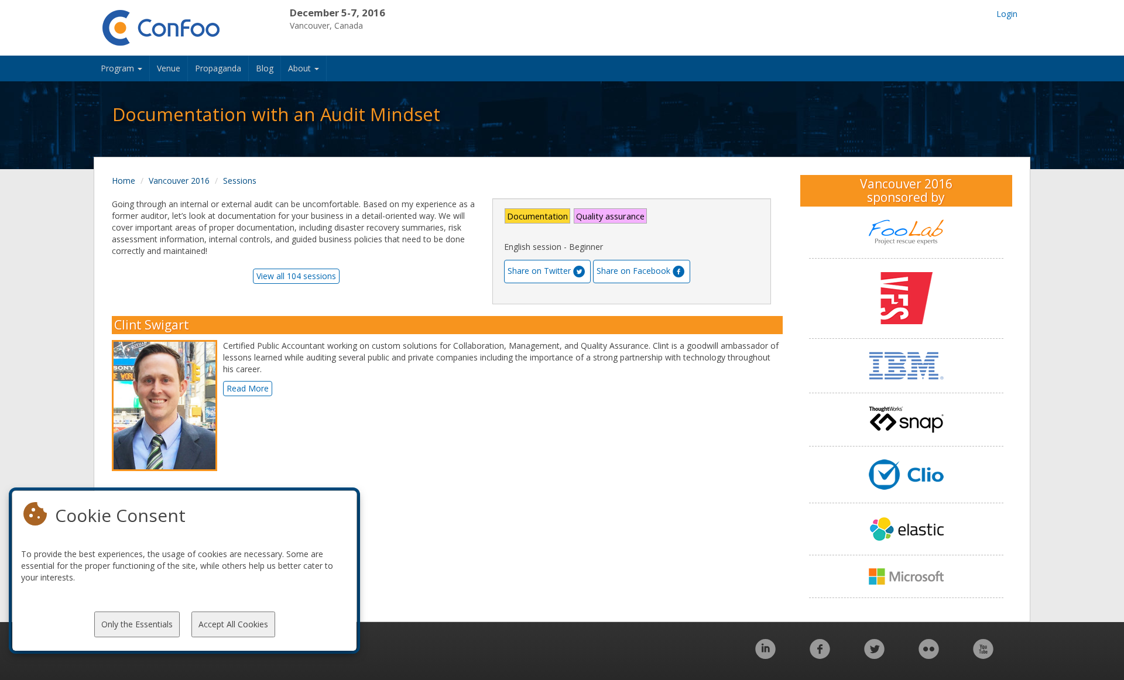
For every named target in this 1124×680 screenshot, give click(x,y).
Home (123, 180)
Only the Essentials (137, 624)
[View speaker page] (167, 405)
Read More (248, 388)
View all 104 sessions (296, 275)
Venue (168, 68)
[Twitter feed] (874, 655)
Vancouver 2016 (179, 180)
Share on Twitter (539, 270)
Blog (264, 68)
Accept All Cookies (233, 624)
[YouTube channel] (983, 655)
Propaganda (218, 68)
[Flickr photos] (929, 655)
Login (1006, 13)
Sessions (239, 180)
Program (118, 68)
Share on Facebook (633, 270)
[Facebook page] (820, 655)
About (300, 68)
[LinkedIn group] (765, 655)
